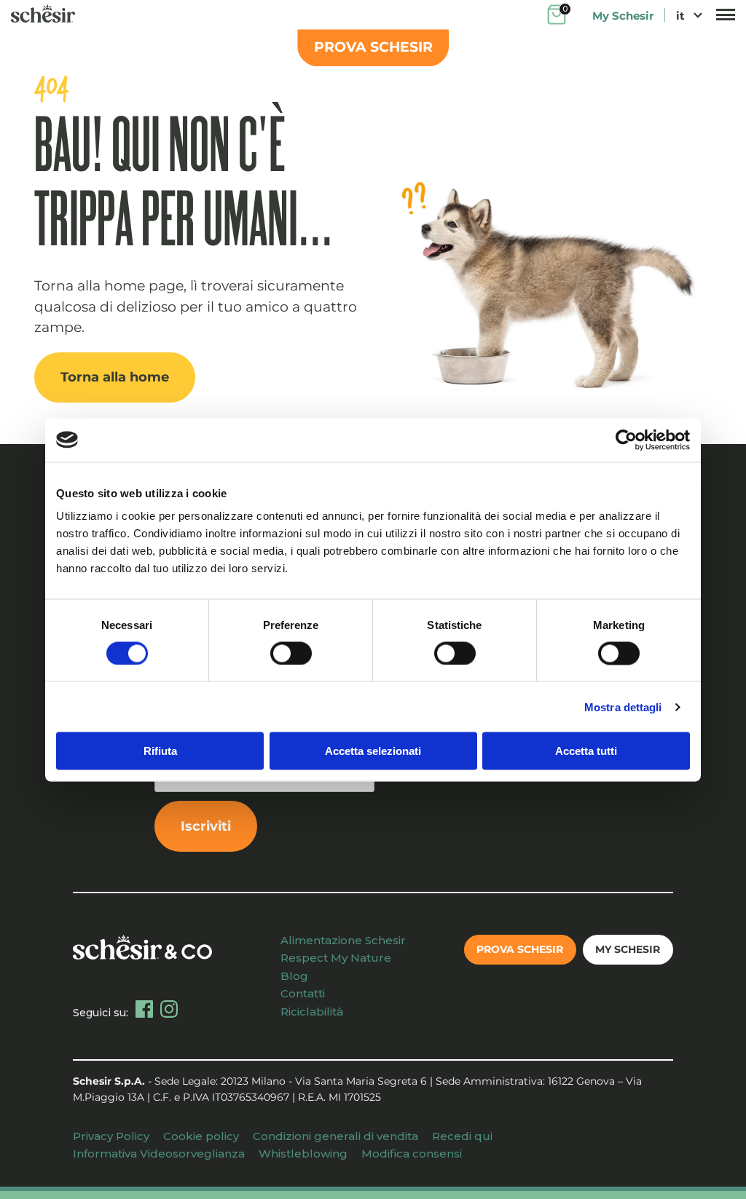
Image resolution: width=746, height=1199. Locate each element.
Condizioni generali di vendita (335, 1136)
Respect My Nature (335, 958)
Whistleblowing (303, 1153)
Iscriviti (206, 826)
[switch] (291, 653)
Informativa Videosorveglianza (159, 1153)
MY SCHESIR (627, 949)
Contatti (302, 993)
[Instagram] (169, 1009)
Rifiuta (160, 751)
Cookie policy (201, 1136)
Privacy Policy (111, 1136)
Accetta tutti (586, 751)
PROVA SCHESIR (373, 47)
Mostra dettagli (623, 706)
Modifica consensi (411, 1153)
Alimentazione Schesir (343, 940)
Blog (294, 976)
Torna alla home (114, 377)
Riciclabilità (311, 1011)
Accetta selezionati (373, 751)
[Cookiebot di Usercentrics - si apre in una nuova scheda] (626, 440)
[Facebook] (144, 1009)
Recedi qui (462, 1136)
